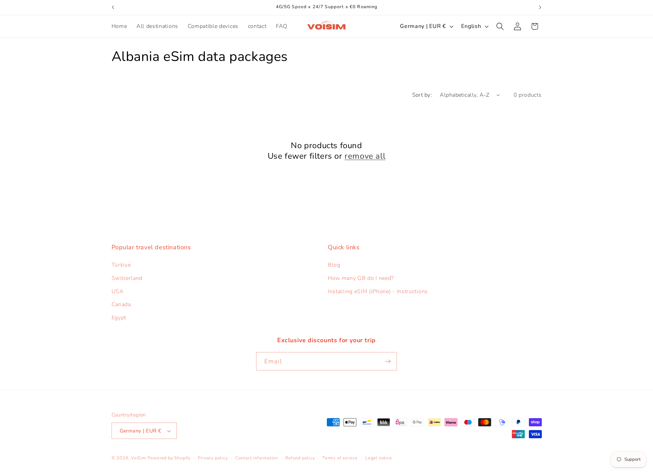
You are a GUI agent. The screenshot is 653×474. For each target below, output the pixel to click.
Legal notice (378, 458)
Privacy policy (213, 458)
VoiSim (138, 458)
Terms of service (340, 458)
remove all (365, 156)
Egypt (119, 317)
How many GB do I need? (361, 278)
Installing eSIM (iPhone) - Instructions (378, 291)
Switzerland (127, 278)
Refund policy (300, 458)
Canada (121, 304)
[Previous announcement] (112, 7)
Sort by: (422, 95)
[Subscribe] (388, 361)
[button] (500, 26)
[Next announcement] (540, 7)
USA (118, 291)
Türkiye (121, 265)
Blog (334, 265)
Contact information (256, 458)
